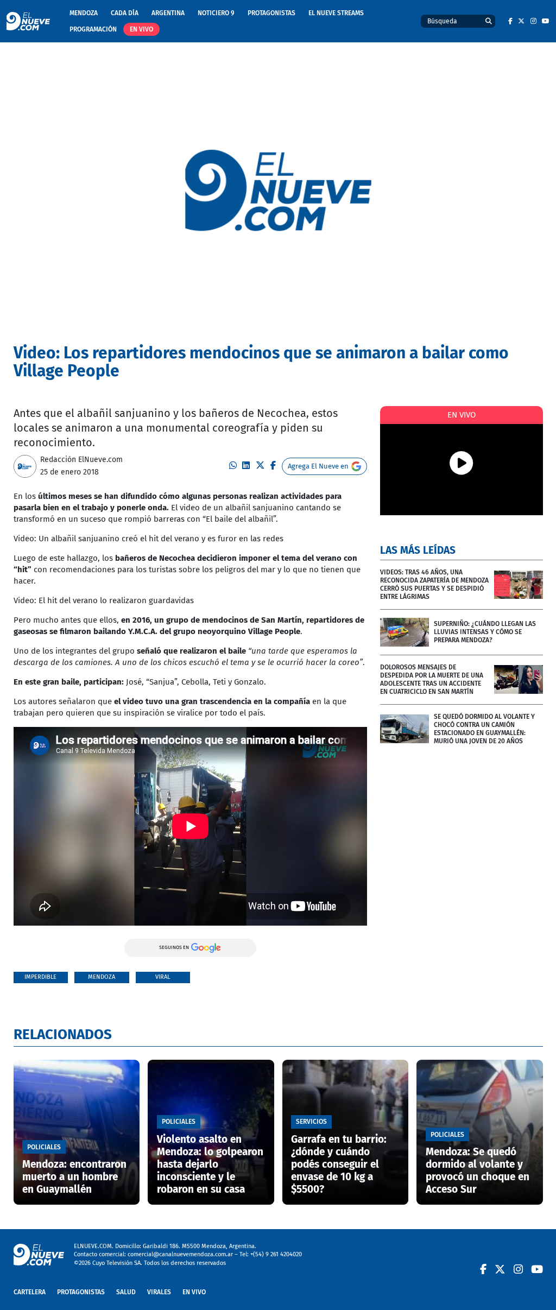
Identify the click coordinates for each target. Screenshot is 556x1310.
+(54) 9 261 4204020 (276, 1254)
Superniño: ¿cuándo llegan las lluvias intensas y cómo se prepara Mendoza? (485, 632)
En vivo (141, 29)
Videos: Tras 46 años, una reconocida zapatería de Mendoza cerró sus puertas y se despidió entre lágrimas (434, 584)
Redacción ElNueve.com (81, 459)
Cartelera (30, 1292)
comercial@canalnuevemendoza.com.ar (180, 1254)
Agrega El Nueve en (318, 466)
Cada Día (124, 13)
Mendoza (84, 13)
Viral (162, 976)
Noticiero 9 (216, 13)
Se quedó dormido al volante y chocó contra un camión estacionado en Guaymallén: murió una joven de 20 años (484, 729)
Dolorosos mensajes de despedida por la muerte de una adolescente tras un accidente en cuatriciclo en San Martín (431, 679)
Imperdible (40, 976)
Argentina (168, 13)
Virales (159, 1292)
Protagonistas (271, 13)
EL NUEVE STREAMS (336, 13)
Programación (93, 29)
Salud (126, 1292)
